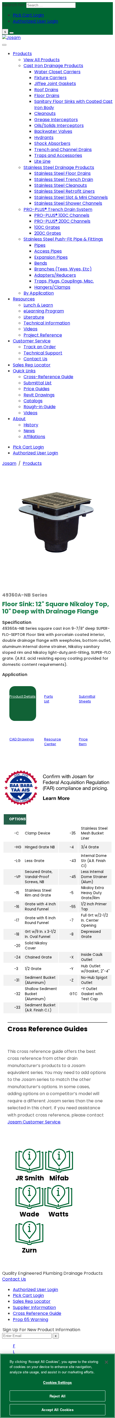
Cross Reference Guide (37, 1313)
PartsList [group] (48, 699)
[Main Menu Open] (11, 33)
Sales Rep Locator (32, 1301)
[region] (57, 1386)
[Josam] (11, 37)
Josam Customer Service (33, 1122)
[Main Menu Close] (4, 45)
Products (32, 463)
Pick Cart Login (28, 1295)
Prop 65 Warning (30, 1319)
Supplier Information (34, 1307)
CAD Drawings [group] (21, 739)
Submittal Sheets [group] (87, 699)
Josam (9, 463)
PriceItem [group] (83, 742)
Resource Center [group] (52, 742)
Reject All (57, 1395)
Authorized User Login (35, 1289)
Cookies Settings (57, 1382)
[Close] (106, 1362)
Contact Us (14, 1279)
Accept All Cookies (57, 1409)
